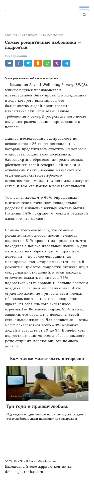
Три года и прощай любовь (37, 406)
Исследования (16, 55)
